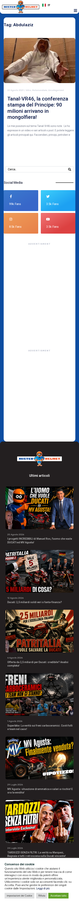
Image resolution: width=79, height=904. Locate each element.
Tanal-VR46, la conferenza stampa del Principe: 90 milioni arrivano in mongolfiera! (37, 108)
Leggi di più (43, 888)
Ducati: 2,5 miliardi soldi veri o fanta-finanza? (34, 602)
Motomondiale (39, 90)
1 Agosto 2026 (14, 721)
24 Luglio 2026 (15, 848)
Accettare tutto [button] (58, 895)
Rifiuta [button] (41, 895)
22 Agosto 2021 (15, 90)
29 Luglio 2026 (15, 784)
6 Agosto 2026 (15, 657)
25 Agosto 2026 (15, 534)
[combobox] (58, 5)
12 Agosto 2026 (15, 598)
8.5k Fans (15, 226)
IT (49, 5)
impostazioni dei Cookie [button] (19, 895)
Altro (28, 90)
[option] (58, 5)
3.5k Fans (52, 204)
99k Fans (15, 204)
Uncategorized (56, 90)
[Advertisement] (39, 293)
